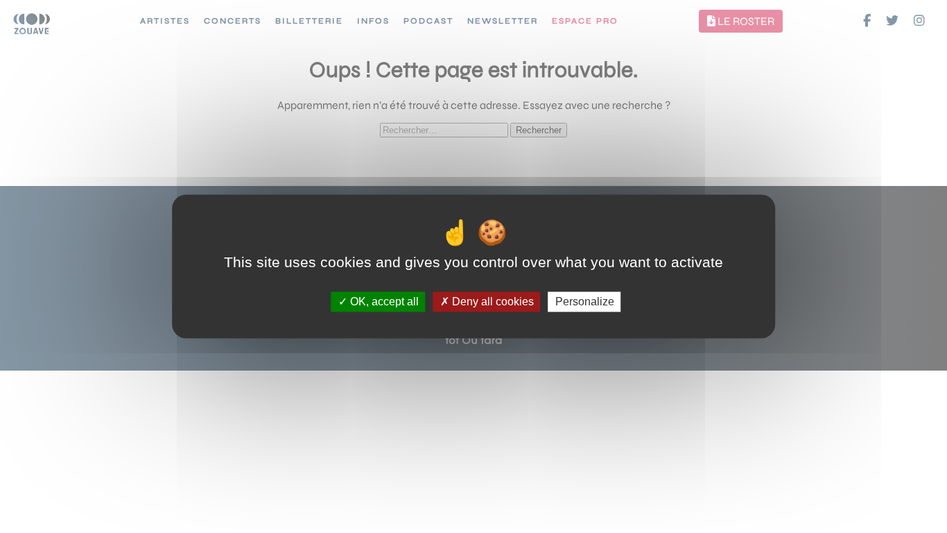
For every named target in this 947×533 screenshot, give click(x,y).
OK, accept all (383, 301)
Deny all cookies (491, 301)
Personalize (584, 301)
